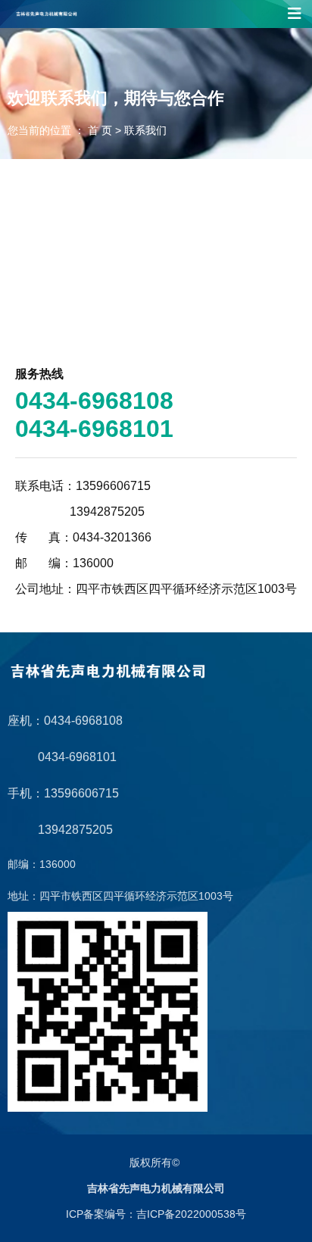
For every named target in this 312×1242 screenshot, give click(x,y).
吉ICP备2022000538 (186, 1214)
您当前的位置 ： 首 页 (61, 130)
